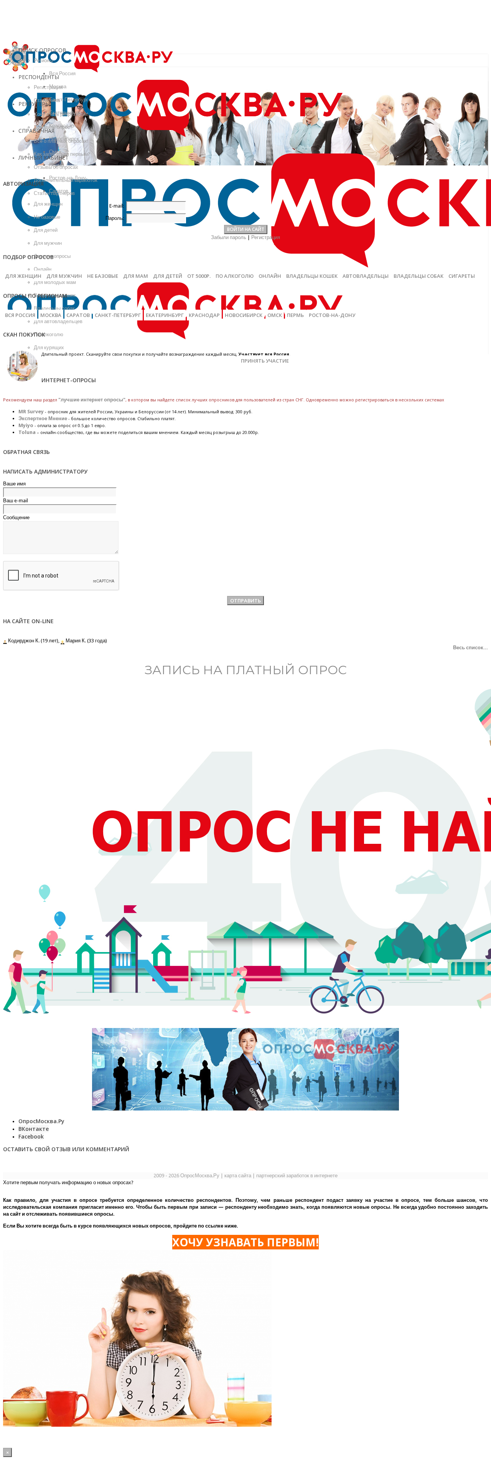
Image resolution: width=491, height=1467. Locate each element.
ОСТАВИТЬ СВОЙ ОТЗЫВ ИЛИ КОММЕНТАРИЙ (66, 1149)
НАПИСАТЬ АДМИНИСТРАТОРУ (45, 471)
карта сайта (237, 1175)
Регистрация (265, 237)
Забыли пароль (228, 237)
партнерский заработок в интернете (297, 1175)
